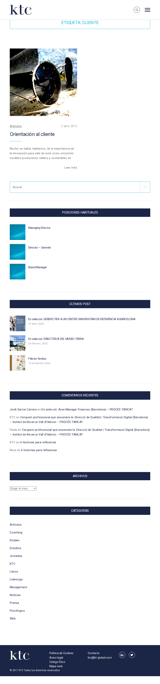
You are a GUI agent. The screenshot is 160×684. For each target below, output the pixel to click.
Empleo (15, 540)
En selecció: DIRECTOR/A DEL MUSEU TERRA (56, 339)
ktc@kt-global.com (100, 657)
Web (13, 618)
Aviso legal (56, 657)
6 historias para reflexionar (38, 442)
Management (18, 587)
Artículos (16, 126)
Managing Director (39, 228)
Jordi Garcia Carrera (23, 409)
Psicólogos (17, 610)
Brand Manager (37, 267)
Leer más (71, 167)
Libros (14, 571)
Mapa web (56, 666)
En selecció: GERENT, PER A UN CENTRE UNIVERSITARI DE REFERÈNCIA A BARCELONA (81, 319)
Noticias (15, 595)
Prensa (14, 603)
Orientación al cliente (32, 134)
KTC (12, 564)
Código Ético (57, 661)
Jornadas (16, 556)
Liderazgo (16, 579)
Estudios (15, 548)
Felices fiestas (37, 358)
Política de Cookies (61, 653)
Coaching (16, 532)
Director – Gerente (39, 247)
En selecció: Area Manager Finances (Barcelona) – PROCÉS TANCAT (87, 409)
